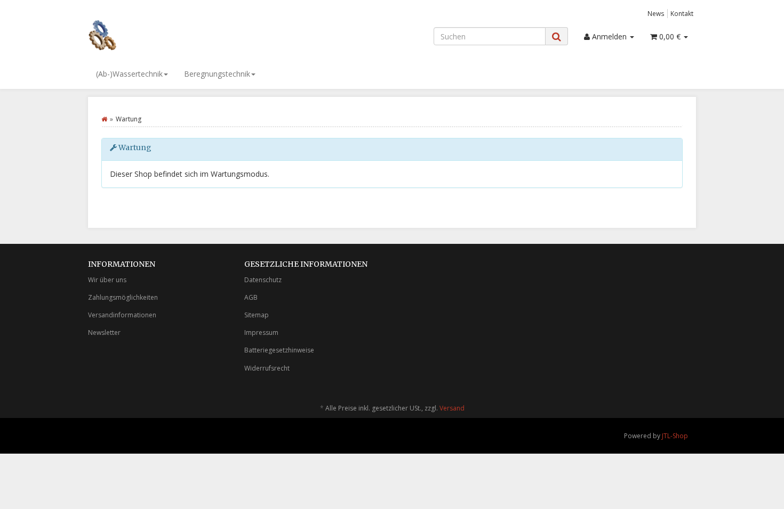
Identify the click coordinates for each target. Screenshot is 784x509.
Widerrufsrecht (267, 368)
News (656, 13)
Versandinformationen (122, 314)
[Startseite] (104, 119)
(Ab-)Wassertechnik (129, 74)
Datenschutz (263, 279)
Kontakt (681, 13)
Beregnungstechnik (217, 74)
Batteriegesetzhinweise (279, 350)
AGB (251, 297)
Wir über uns (107, 279)
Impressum (261, 332)
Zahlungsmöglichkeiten (123, 297)
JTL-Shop (675, 435)
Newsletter (104, 332)
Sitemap (256, 314)
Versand (452, 408)
